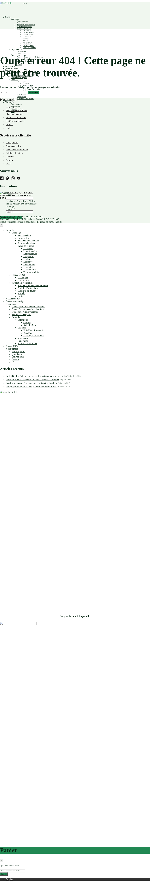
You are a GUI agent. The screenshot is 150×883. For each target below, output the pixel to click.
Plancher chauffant (24, 27)
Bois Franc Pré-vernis (31, 89)
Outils (8, 128)
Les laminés (21, 53)
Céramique (21, 81)
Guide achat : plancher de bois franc (28, 306)
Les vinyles (21, 51)
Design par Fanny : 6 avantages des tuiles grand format (31, 386)
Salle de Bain (28, 85)
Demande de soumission (17, 149)
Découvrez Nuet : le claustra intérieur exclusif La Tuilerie (32, 379)
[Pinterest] (8, 178)
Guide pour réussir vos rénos (25, 312)
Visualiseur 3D (13, 298)
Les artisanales (28, 32)
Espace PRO (12, 346)
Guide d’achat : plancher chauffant (28, 309)
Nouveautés (21, 23)
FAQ (8, 163)
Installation (21, 95)
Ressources (11, 304)
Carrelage (15, 19)
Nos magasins (16, 104)
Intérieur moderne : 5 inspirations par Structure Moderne (32, 383)
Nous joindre (9, 102)
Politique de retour (14, 153)
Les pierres (27, 36)
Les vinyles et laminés (33, 335)
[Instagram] (13, 178)
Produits (8, 17)
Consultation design (15, 301)
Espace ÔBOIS (17, 49)
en (24, 3)
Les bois (26, 38)
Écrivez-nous (16, 108)
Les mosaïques (28, 34)
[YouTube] (19, 178)
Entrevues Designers (21, 314)
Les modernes (28, 46)
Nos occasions (22, 21)
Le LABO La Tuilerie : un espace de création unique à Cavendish (36, 376)
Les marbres (27, 42)
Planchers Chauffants (25, 98)
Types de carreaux (24, 28)
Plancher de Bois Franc (16, 110)
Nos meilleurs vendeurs (26, 25)
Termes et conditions (25, 222)
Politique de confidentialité (49, 222)
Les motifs (27, 44)
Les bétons (27, 30)
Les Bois (22, 327)
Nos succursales (13, 146)
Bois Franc (28, 333)
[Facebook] (2, 178)
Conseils (14, 79)
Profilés (9, 124)
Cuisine (26, 83)
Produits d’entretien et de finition (33, 285)
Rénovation (21, 97)
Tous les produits (29, 47)
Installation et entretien (22, 283)
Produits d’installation (16, 117)
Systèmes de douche (15, 121)
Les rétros (26, 40)
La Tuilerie (7, 216)
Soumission (15, 106)
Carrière (9, 160)
